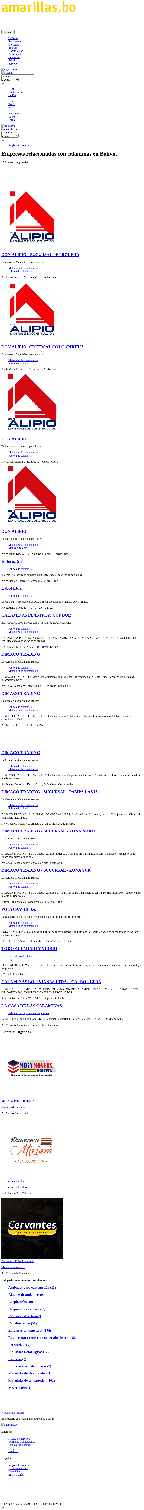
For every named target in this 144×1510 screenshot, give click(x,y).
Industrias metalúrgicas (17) (28, 1352)
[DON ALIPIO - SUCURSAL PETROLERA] (32, 247)
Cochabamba (15, 92)
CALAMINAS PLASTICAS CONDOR (36, 615)
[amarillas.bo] (9, 1424)
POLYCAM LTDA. (18, 909)
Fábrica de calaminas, (20, 628)
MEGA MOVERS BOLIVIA (18, 1100)
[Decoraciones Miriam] (32, 1177)
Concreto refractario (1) (25, 1316)
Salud (11, 60)
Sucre (11, 116)
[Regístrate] (72, 125)
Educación (14, 57)
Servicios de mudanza (13, 1106)
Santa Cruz (14, 113)
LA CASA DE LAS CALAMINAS (31, 1006)
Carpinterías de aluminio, (22, 955)
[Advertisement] (65, 22)
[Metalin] (7, 72)
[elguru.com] (9, 69)
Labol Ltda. (12, 588)
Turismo (13, 38)
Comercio (13, 44)
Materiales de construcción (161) (31, 1380)
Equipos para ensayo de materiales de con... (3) (42, 1337)
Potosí (11, 107)
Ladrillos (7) (17, 1359)
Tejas (11, 959)
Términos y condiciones (21, 1441)
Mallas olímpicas (17, 547)
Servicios (13, 63)
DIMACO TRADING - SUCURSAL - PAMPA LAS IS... (51, 792)
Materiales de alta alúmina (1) (29, 1373)
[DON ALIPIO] (32, 431)
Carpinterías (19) (20, 1302)
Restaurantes (15, 41)
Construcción (15, 50)
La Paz (12, 95)
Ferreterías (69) (19, 1345)
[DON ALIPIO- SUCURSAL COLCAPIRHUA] (32, 339)
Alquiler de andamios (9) (26, 1294)
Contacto (13, 1451)
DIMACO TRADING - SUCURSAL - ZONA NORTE (49, 831)
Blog (11, 1448)
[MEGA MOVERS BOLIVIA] (32, 1097)
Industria (13, 47)
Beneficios (14, 1471)
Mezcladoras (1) (19, 1388)
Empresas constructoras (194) (29, 1330)
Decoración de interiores (14, 1187)
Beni (11, 88)
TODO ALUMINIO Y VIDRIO (29, 948)
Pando (11, 104)
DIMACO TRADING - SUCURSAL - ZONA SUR (45, 870)
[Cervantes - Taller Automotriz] (32, 1258)
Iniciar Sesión (16, 1474)
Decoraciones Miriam (13, 1181)
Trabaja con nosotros (19, 1444)
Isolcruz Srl (11, 561)
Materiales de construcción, (23, 268)
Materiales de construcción (23, 631)
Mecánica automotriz (13, 1267)
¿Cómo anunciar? (18, 1468)
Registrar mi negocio (12, 1412)
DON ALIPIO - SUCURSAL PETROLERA (40, 254)
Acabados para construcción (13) (32, 1287)
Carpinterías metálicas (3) (26, 1309)
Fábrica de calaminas (20, 271)
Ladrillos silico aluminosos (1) (29, 1366)
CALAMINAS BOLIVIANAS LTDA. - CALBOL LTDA (51, 981)
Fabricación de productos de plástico (28, 1013)
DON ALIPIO (14, 439)
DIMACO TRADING (20, 654)
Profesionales (15, 54)
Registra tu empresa (19, 145)
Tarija (11, 119)
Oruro (11, 101)
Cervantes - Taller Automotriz (17, 1261)
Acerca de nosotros (19, 1438)
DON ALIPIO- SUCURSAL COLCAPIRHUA (42, 347)
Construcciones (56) (22, 1323)
